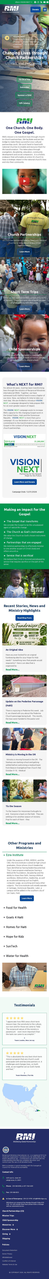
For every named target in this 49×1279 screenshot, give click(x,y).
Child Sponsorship (10, 1220)
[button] (45, 9)
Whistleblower (7, 1257)
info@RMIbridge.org (40, 1198)
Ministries (6, 1225)
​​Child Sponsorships (24, 349)
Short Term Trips (24, 292)
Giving (5, 1234)
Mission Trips (8, 1216)
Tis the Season (13, 806)
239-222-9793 (27, 1198)
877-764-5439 (28, 1186)
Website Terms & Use (9, 1264)
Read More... (12, 669)
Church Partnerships (24, 234)
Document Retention (9, 1250)
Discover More (8, 1229)
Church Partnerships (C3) (13, 1211)
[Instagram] (38, 2)
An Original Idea (14, 649)
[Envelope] (47, 2)
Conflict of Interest (9, 1261)
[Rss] (41, 2)
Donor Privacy (7, 1254)
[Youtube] (44, 2)
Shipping (6, 1238)
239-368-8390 (16, 1186)
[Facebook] (35, 2)
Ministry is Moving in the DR (21, 754)
